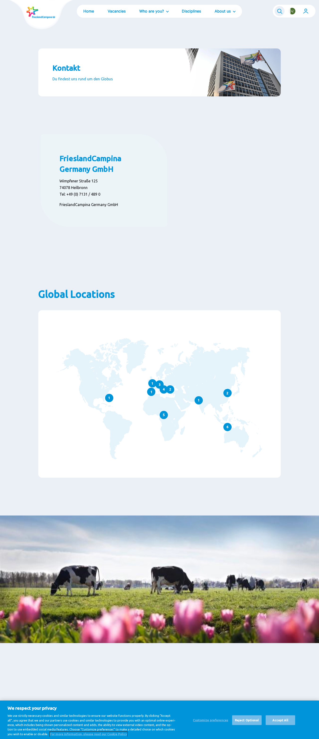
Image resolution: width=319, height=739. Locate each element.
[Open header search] (280, 11)
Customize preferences (210, 720)
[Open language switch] (292, 11)
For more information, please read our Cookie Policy (88, 734)
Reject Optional (247, 720)
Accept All (280, 720)
